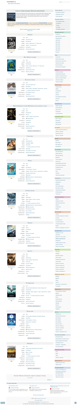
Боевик (27, 43)
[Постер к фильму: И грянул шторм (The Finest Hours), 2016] (11, 204)
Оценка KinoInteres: (11, 49)
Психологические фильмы (61, 165)
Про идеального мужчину (61, 315)
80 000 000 (28, 197)
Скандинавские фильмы (60, 73)
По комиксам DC (33, 45)
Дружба (57, 293)
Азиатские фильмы (29, 359)
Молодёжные (28, 122)
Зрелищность (28, 47)
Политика (57, 98)
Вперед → (50, 379)
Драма (30, 88)
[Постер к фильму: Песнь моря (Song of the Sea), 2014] (11, 325)
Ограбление (58, 240)
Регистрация (37, 400)
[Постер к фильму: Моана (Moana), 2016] (11, 174)
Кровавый (58, 157)
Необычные (58, 161)
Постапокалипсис (59, 64)
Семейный (46, 171)
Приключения (32, 43)
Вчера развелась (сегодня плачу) (62, 338)
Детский (28, 175)
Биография (28, 142)
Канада (42, 287)
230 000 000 (28, 112)
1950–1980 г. (28, 144)
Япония (41, 348)
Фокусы (57, 100)
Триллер (31, 65)
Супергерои (58, 286)
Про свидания (58, 321)
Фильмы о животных (30, 71)
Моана (30, 160)
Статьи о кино (43, 398)
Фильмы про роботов (60, 269)
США (31, 39)
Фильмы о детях (59, 323)
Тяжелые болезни (59, 244)
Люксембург (39, 316)
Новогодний (58, 111)
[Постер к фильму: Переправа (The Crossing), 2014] (11, 357)
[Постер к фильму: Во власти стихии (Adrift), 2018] (11, 93)
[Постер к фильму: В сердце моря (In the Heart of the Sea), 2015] (11, 296)
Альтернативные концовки (61, 291)
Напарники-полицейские (60, 259)
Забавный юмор (59, 295)
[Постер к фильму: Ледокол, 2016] (11, 236)
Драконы (57, 278)
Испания (39, 287)
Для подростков (59, 144)
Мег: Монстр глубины (30, 57)
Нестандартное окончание (31, 150)
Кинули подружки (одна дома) (61, 340)
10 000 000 (28, 229)
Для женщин (58, 142)
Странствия (58, 193)
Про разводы (58, 317)
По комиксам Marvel (59, 221)
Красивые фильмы (38, 176)
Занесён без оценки (59, 376)
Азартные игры (58, 86)
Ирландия (34, 316)
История (34, 199)
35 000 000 (28, 86)
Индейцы (57, 253)
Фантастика (39, 43)
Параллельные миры (60, 62)
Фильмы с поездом (59, 135)
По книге (27, 263)
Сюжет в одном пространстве (61, 129)
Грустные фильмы (30, 361)
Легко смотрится (59, 159)
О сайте (38, 398)
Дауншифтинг (58, 122)
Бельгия (27, 316)
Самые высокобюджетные (61, 369)
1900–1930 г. (58, 44)
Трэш (57, 171)
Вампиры (57, 276)
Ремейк (31, 263)
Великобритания (29, 141)
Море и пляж (29, 30)
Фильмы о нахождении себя (61, 331)
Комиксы (27, 45)
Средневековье (30, 118)
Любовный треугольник (60, 202)
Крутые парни (58, 257)
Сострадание (58, 169)
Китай (27, 62)
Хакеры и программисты (60, 271)
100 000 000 (28, 257)
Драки (57, 353)
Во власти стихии (30, 80)
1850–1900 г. (58, 42)
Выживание (28, 94)
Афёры (57, 88)
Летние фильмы (59, 107)
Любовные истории (31, 92)
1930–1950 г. (28, 354)
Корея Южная (34, 348)
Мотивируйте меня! (59, 342)
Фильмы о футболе (59, 357)
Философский (58, 124)
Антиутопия (58, 57)
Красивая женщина (59, 255)
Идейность (28, 325)
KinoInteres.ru (11, 1)
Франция (43, 316)
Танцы (57, 355)
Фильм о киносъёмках (60, 246)
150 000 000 (28, 167)
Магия (27, 335)
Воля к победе (28, 210)
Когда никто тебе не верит (61, 236)
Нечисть (57, 282)
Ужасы (36, 65)
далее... (11, 391)
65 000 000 (28, 350)
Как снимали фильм (59, 186)
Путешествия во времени (61, 66)
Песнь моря (30, 311)
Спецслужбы (58, 261)
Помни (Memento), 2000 (13, 385)
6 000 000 (28, 318)
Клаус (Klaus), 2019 (33, 385)
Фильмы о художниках (60, 267)
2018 (27, 37)
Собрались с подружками (61, 344)
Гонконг (27, 84)
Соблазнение (58, 206)
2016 (27, 163)
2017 (27, 108)
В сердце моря (30, 283)
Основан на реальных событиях (33, 90)
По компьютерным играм (60, 223)
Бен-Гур (30, 251)
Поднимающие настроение (61, 163)
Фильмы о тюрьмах (59, 131)
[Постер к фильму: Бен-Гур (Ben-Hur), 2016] (11, 264)
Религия (27, 271)
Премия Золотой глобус (60, 362)
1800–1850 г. (28, 293)
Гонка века (30, 136)
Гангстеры (58, 251)
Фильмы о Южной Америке (61, 77)
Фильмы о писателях (60, 263)
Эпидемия (58, 308)
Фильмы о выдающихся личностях (62, 227)
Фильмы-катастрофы (30, 233)
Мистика (27, 124)
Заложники (58, 234)
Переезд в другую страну (61, 242)
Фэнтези (27, 114)
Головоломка (58, 90)
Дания (30, 316)
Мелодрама (35, 88)
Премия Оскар (58, 364)
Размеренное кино (59, 167)
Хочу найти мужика (59, 346)
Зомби (57, 280)
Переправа (30, 343)
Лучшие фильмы (59, 16)
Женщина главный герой (30, 173)
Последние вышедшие (60, 12)
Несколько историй (29, 357)
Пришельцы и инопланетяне (61, 284)
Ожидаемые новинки (60, 14)
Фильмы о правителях (60, 265)
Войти (41, 400)
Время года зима (30, 239)
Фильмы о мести (29, 269)
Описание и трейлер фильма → (34, 74)
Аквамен (29, 34)
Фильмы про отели (59, 133)
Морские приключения (30, 49)
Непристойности (59, 299)
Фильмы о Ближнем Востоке (61, 75)
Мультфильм (29, 169)
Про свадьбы (58, 319)
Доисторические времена (61, 36)
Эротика (57, 208)
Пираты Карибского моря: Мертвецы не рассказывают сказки (30, 106)
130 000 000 (28, 63)
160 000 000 (28, 41)
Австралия (28, 39)
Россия (27, 227)
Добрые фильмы (30, 176)
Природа (27, 214)
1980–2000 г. (28, 235)
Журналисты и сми (59, 232)
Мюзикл (35, 171)
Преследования (59, 301)
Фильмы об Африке (59, 79)
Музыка (31, 171)
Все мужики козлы (59, 336)
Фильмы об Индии (59, 81)
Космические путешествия (61, 60)
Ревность (57, 204)
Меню (2, 402)
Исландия (31, 84)
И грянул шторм (30, 190)
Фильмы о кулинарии (60, 327)
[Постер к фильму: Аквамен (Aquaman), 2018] (11, 48)
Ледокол (30, 223)
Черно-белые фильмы (60, 175)
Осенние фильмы (30, 331)
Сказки (27, 323)
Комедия (31, 116)
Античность (28, 261)
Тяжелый (57, 173)
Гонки (27, 273)
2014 (27, 314)
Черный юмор (58, 306)
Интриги (57, 92)
